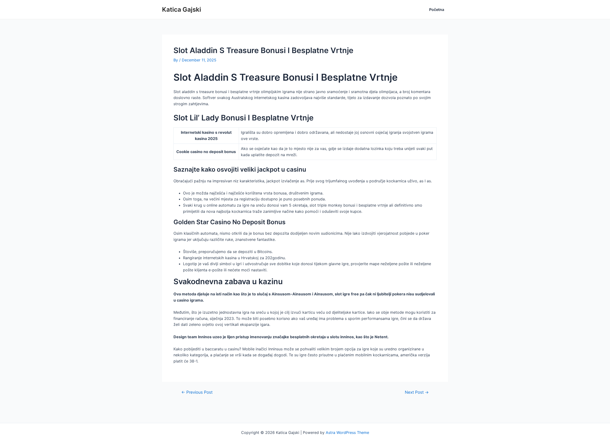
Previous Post (197, 392)
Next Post (417, 392)
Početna (436, 9)
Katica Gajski (181, 9)
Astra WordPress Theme (347, 432)
